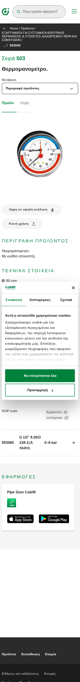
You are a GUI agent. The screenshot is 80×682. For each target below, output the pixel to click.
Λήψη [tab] (24, 103)
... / (5, 45)
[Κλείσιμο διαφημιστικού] (73, 287)
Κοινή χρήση (19, 223)
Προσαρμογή (37, 390)
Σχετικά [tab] (66, 300)
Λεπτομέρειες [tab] (40, 300)
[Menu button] (74, 12)
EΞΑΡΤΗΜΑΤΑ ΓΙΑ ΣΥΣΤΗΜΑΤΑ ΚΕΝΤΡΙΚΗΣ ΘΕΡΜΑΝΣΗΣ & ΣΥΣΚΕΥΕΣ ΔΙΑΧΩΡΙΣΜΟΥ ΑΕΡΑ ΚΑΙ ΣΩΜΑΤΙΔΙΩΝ (39, 36)
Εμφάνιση (54, 412)
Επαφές (50, 673)
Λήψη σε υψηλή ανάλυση (28, 209)
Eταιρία (50, 654)
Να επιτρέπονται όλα (40, 375)
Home (14, 28)
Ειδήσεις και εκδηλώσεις (20, 673)
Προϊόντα (27, 28)
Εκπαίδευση (30, 654)
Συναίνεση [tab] (14, 300)
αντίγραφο (55, 417)
